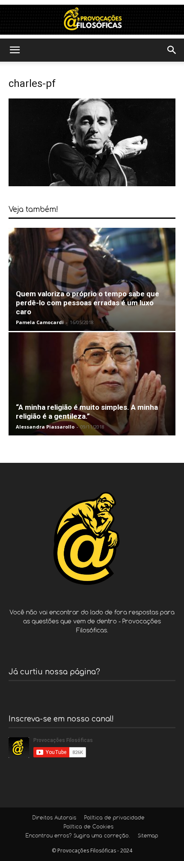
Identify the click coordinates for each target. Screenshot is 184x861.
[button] (14, 50)
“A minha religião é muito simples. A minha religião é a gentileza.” (87, 411)
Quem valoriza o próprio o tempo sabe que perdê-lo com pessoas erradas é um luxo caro (87, 302)
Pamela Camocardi (40, 322)
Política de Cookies (88, 827)
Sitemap (148, 836)
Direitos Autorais (54, 818)
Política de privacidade (114, 818)
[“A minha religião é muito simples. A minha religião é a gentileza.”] (92, 383)
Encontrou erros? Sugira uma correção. (78, 836)
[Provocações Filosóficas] (92, 20)
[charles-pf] (92, 184)
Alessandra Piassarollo (45, 426)
